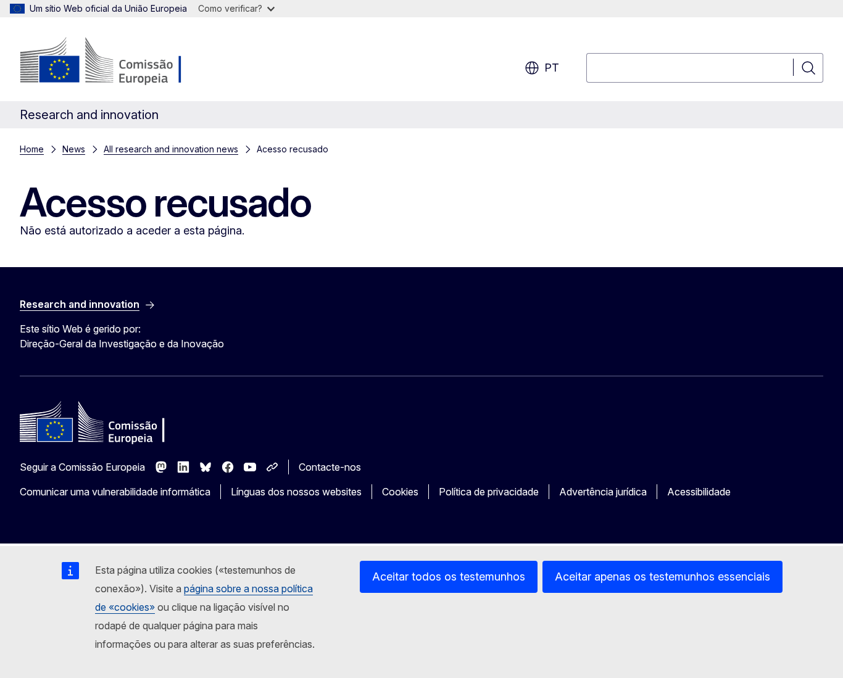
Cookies (400, 492)
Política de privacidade (489, 492)
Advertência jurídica (603, 492)
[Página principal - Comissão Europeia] (119, 61)
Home (32, 149)
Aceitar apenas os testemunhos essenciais (662, 576)
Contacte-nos (330, 467)
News (73, 149)
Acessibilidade (699, 492)
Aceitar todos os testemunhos (448, 576)
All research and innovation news (171, 149)
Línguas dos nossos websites (296, 492)
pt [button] (551, 67)
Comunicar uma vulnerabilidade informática (115, 492)
